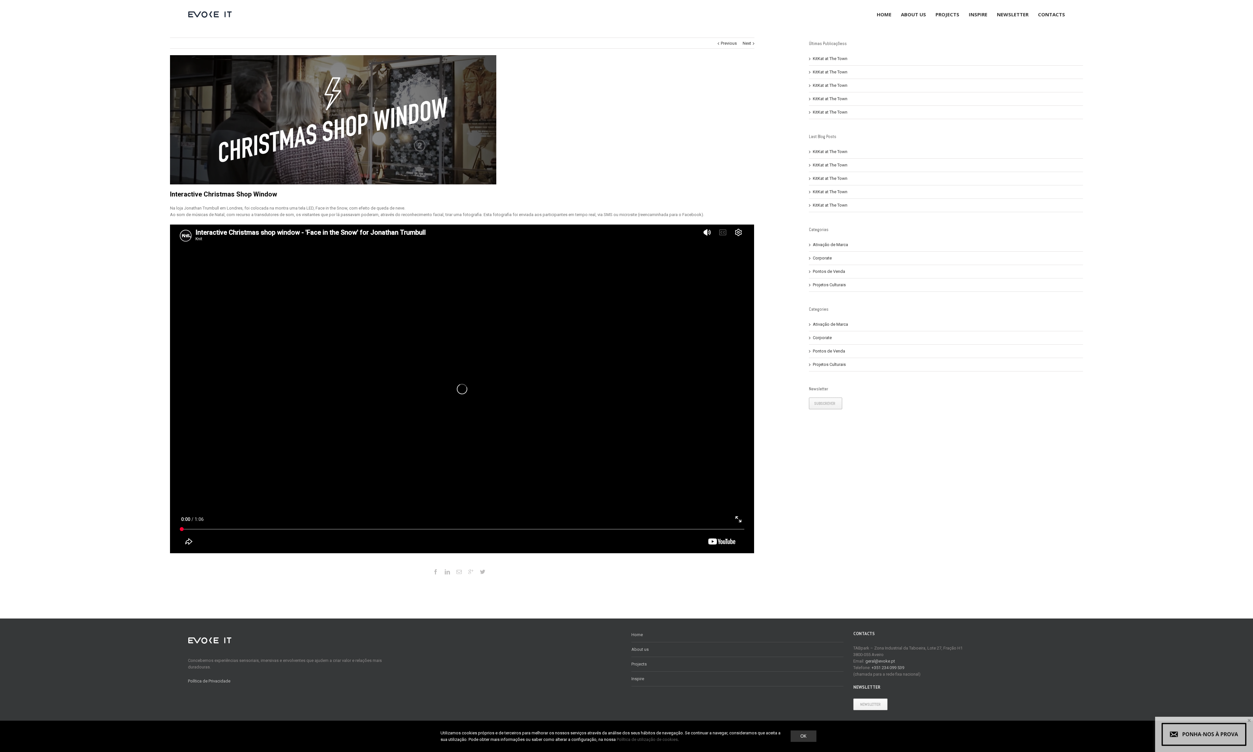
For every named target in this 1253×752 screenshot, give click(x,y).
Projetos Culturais (829, 284)
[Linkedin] (447, 571)
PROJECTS (947, 14)
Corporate (822, 258)
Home (637, 634)
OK (803, 736)
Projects (639, 664)
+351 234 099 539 (888, 667)
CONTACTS (1051, 14)
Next (747, 43)
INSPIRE (978, 14)
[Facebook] (435, 571)
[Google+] (470, 571)
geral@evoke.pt (880, 661)
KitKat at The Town (830, 58)
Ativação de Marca (830, 244)
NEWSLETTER (1013, 14)
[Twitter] (482, 571)
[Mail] (459, 571)
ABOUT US (913, 14)
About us (640, 649)
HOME (884, 14)
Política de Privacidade (209, 681)
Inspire (637, 678)
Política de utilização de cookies (647, 739)
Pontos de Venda (829, 271)
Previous (729, 43)
